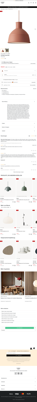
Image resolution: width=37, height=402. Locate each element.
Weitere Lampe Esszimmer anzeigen (7, 322)
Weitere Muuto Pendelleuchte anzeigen (8, 320)
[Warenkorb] (33, 3)
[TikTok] (21, 373)
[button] (3, 58)
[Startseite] (2, 3)
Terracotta (3, 330)
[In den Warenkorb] (14, 202)
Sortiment (3, 381)
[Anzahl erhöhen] (4, 328)
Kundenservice (4, 378)
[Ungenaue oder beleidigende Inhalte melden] (35, 150)
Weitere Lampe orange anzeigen (7, 311)
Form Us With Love (4, 53)
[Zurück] (2, 29)
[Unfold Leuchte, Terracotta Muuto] (18, 29)
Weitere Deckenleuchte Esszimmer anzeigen (9, 313)
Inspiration (3, 385)
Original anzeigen (12, 169)
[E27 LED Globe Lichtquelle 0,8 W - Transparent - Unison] (2, 75)
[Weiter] (35, 29)
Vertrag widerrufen (18, 363)
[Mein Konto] (29, 3)
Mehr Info (34, 88)
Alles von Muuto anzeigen (5, 207)
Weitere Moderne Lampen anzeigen (7, 318)
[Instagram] (18, 373)
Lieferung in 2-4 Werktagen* (19, 0)
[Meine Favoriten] (31, 3)
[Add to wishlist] (13, 202)
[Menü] (35, 3)
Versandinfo (33, 82)
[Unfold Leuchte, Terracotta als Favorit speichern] (35, 328)
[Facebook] (15, 373)
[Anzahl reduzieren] (1, 328)
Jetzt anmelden (32, 63)
